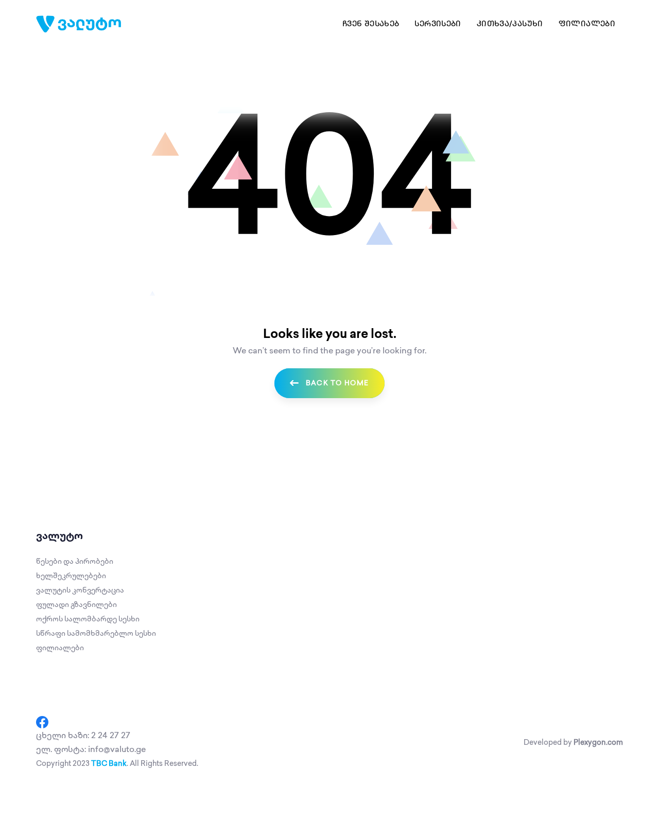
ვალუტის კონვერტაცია (80, 590)
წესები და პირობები (74, 561)
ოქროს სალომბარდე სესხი (88, 619)
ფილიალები (60, 647)
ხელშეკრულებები (71, 575)
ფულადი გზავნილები (76, 604)
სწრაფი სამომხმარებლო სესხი (96, 633)
